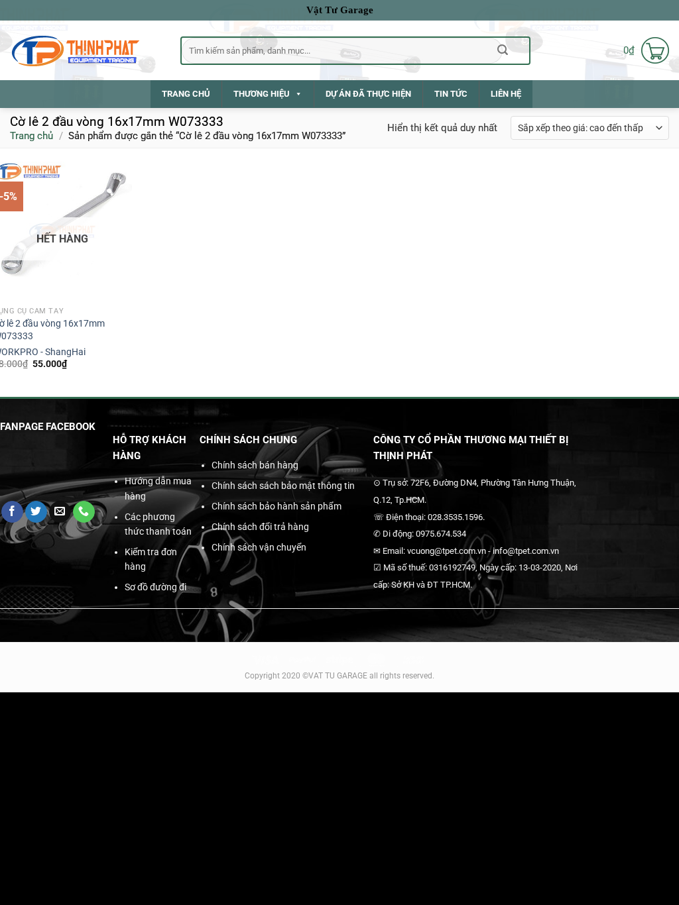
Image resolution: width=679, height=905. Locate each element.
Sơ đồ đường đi (155, 587)
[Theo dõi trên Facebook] (12, 512)
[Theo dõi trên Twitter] (36, 512)
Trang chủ (31, 136)
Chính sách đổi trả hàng (260, 526)
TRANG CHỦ (186, 94)
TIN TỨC (450, 94)
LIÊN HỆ (506, 94)
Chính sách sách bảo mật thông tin (283, 485)
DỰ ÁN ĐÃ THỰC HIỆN (368, 94)
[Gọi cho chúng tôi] (84, 512)
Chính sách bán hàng (255, 465)
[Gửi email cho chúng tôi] (60, 512)
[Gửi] (502, 50)
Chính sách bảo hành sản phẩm (276, 506)
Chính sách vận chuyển (259, 547)
